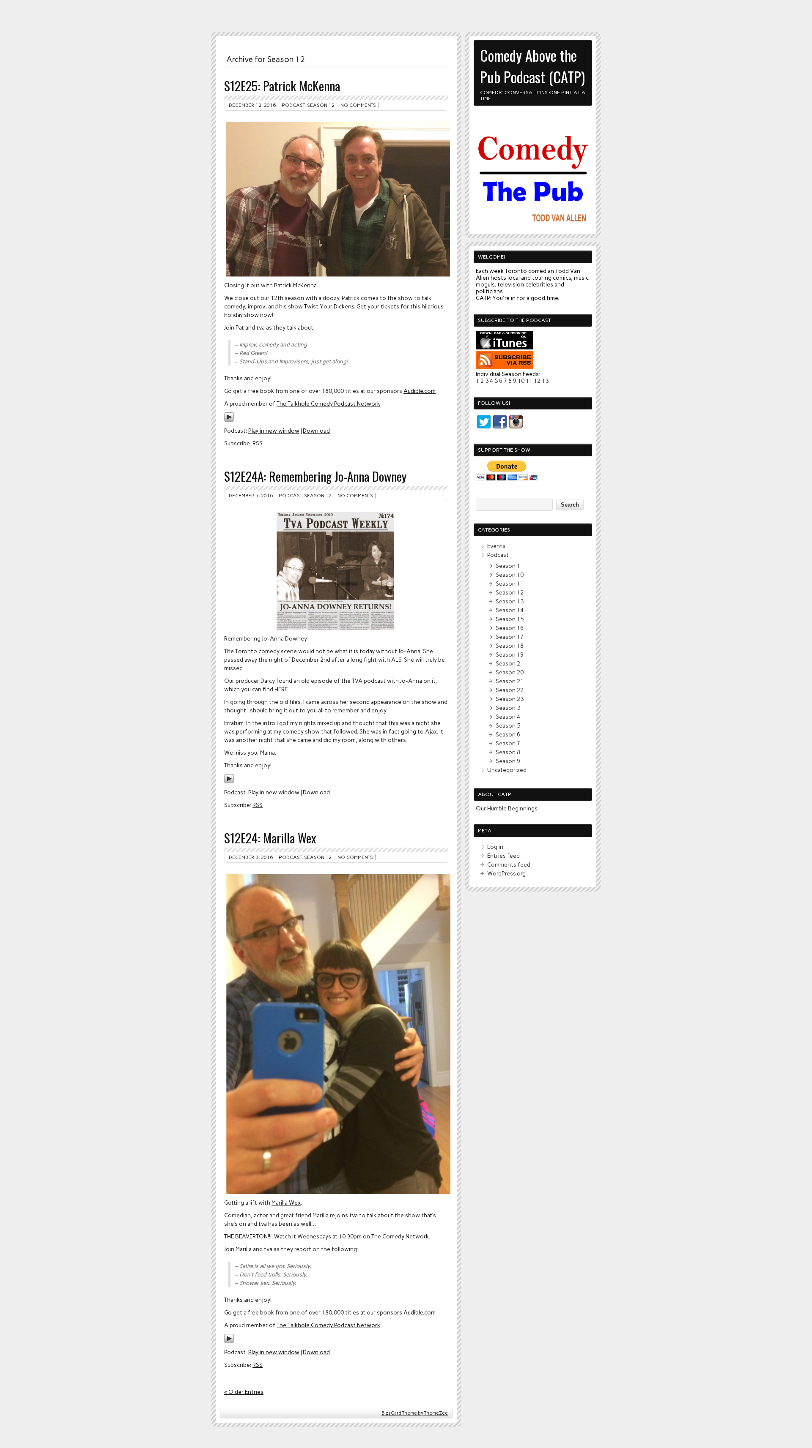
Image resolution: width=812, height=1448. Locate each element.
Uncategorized (507, 769)
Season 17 (510, 636)
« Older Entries (243, 1391)
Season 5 (508, 725)
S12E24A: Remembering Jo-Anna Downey (315, 476)
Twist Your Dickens (329, 306)
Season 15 (510, 619)
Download (316, 430)
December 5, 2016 (251, 496)
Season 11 (510, 583)
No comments (358, 105)
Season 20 (510, 672)
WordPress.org (506, 873)
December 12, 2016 (252, 105)
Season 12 (321, 105)
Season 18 (510, 645)
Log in (495, 846)
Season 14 (510, 610)
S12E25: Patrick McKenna (282, 85)
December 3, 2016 (251, 857)
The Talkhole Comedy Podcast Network (328, 403)
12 (537, 380)
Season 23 (510, 698)
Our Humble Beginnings (507, 808)
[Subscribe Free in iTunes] (504, 347)
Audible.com (419, 390)
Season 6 (508, 734)
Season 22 (510, 690)
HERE (281, 689)
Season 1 (508, 565)
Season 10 (510, 574)
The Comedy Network (400, 1236)
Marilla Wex (286, 1202)
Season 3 (508, 707)
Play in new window (273, 430)
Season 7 (508, 743)
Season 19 (510, 654)
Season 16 (510, 627)
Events (496, 546)
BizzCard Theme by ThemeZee (414, 1413)
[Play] (229, 420)
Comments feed (508, 864)
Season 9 (508, 761)
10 (521, 380)
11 (529, 380)
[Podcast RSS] (504, 367)
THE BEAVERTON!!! (248, 1236)
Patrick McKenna (295, 285)
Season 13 (510, 601)
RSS (257, 443)
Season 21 (510, 681)
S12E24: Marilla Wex (270, 838)
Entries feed (503, 855)
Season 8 (508, 752)
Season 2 (508, 663)
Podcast (293, 105)
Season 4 (508, 716)
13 (545, 380)
